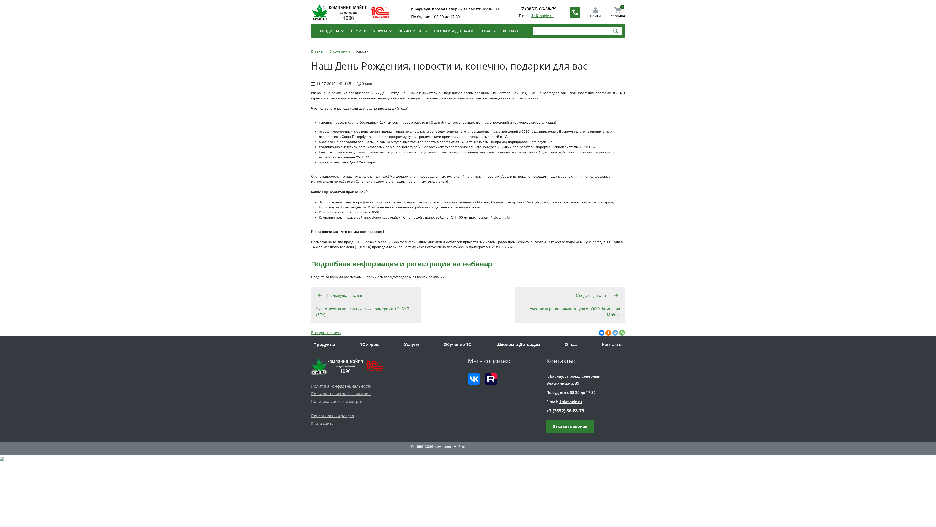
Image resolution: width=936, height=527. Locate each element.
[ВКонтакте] (601, 333)
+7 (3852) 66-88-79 (537, 9)
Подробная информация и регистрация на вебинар (401, 263)
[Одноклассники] (608, 333)
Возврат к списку (326, 332)
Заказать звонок (570, 426)
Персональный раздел (332, 415)
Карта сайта (322, 423)
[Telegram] (615, 333)
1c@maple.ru (542, 15)
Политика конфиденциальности (341, 386)
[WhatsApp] (622, 333)
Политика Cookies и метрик (337, 401)
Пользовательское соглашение (340, 393)
